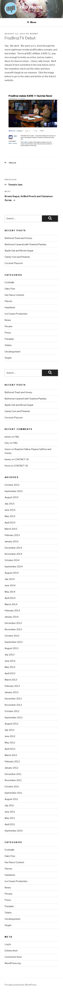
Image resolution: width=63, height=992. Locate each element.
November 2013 (13, 629)
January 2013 (11, 692)
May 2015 (10, 516)
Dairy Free (10, 288)
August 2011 (11, 799)
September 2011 (13, 793)
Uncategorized (12, 351)
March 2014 (11, 604)
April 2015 (10, 522)
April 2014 (10, 598)
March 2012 (11, 755)
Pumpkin (9, 339)
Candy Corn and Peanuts (17, 257)
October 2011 (12, 786)
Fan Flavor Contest (14, 295)
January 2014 (12, 616)
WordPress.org (13, 963)
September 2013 (13, 642)
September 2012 (13, 717)
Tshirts (8, 345)
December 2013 (13, 623)
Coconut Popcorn (14, 263)
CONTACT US (22, 459)
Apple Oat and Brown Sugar (19, 250)
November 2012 (13, 705)
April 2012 (10, 749)
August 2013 (11, 648)
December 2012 (13, 698)
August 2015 (12, 497)
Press (13, 163)
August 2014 (12, 572)
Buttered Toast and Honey (18, 238)
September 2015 (14, 491)
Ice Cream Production (16, 313)
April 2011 (10, 824)
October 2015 (12, 485)
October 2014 (12, 560)
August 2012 (11, 723)
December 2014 (13, 547)
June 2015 (10, 510)
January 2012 (11, 767)
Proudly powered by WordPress (21, 984)
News (8, 320)
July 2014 (10, 579)
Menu (33, 22)
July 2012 (9, 730)
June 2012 (10, 736)
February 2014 (12, 610)
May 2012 (10, 742)
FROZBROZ (31, 7)
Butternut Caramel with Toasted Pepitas (25, 244)
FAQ (17, 436)
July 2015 (10, 503)
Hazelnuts (10, 307)
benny (34, 34)
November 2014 (13, 554)
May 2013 (10, 667)
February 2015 (12, 535)
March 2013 (11, 679)
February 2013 (12, 686)
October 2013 (12, 635)
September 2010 (14, 830)
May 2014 (10, 591)
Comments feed (13, 957)
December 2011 (13, 774)
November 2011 (13, 780)
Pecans (8, 326)
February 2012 (12, 761)
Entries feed (11, 950)
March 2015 (11, 529)
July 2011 (9, 805)
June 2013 (10, 661)
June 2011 (10, 811)
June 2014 (10, 585)
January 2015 (12, 541)
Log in (8, 944)
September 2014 (14, 566)
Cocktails (9, 282)
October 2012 (12, 711)
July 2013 (9, 654)
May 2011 (10, 818)
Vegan (8, 357)
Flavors (8, 301)
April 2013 (10, 673)
